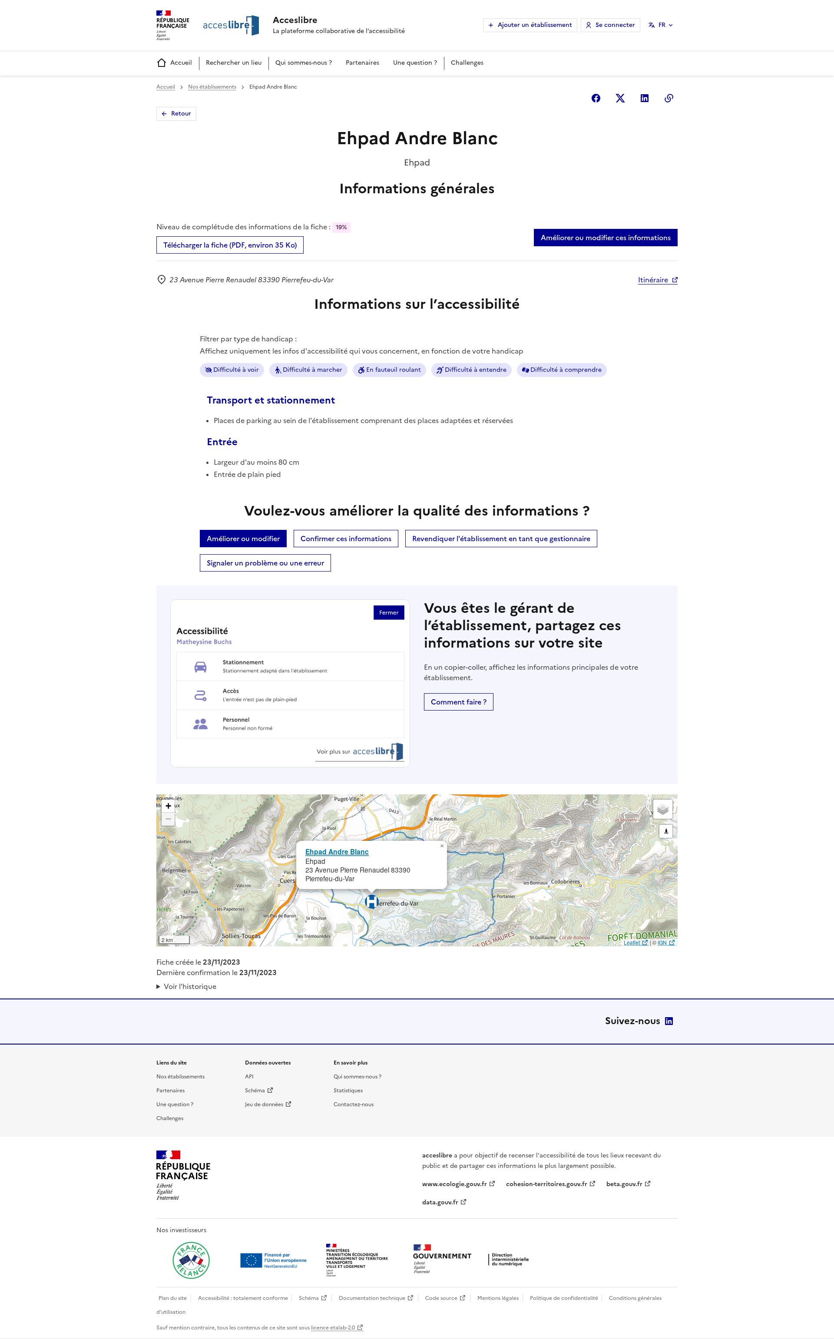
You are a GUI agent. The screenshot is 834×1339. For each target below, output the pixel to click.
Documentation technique (372, 1298)
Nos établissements (212, 87)
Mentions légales (498, 1298)
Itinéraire (653, 279)
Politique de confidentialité (564, 1298)
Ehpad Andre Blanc (337, 851)
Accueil (181, 62)
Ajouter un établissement (535, 25)
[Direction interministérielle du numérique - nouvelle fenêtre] (473, 1260)
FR (662, 25)
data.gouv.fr (440, 1202)
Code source (441, 1298)
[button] (442, 846)
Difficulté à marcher (312, 369)
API (249, 1077)
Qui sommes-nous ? (303, 62)
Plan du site (173, 1298)
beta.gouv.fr (624, 1184)
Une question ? (415, 62)
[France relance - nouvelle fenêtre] (191, 1260)
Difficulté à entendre (475, 369)
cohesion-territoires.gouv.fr (546, 1184)
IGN (662, 942)
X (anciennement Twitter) (620, 98)
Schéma (255, 1090)
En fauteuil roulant (393, 369)
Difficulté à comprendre (566, 369)
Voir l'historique (190, 986)
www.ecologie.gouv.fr (454, 1184)
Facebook (596, 98)
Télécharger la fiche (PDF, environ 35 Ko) (230, 245)
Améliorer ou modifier (243, 538)
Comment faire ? (458, 702)
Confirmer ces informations (346, 538)
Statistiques (348, 1090)
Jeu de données (264, 1104)
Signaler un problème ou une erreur (265, 563)
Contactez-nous (354, 1104)
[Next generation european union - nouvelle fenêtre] (274, 1260)
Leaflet (632, 942)
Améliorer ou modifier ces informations (606, 237)
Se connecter (615, 25)
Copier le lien (669, 98)
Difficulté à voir (236, 369)
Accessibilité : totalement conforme (243, 1298)
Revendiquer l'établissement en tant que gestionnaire (501, 538)
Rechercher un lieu (233, 62)
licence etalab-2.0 (333, 1328)
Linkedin (644, 98)
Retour (181, 113)
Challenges (467, 62)
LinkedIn (669, 1021)
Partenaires (362, 62)
